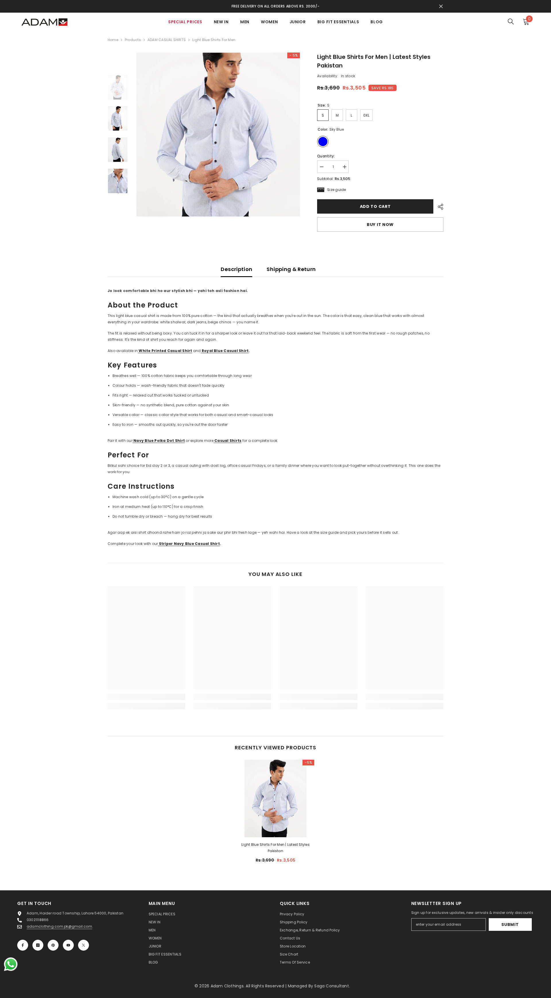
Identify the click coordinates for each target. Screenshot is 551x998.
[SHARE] (438, 207)
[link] (146, 697)
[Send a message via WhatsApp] (11, 964)
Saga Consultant (331, 986)
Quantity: (326, 156)
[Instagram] (37, 945)
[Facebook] (22, 945)
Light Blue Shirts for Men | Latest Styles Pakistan (275, 847)
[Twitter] (83, 945)
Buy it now (380, 224)
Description (236, 269)
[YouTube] (68, 945)
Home (113, 39)
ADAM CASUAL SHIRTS (167, 39)
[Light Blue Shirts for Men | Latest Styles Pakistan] (275, 798)
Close (441, 6)
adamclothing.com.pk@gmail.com (59, 926)
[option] (218, 134)
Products (133, 39)
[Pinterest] (53, 945)
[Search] (511, 21)
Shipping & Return (291, 269)
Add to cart (375, 206)
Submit (510, 924)
